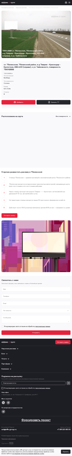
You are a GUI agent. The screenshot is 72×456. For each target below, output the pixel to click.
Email (4, 303)
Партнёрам (6, 364)
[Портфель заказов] (66, 2)
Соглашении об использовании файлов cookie (28, 453)
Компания (5, 369)
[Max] (3, 402)
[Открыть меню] (69, 2)
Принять (66, 451)
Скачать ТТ (55, 102)
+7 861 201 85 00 (63, 429)
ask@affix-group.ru (9, 429)
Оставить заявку (9, 215)
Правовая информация (9, 439)
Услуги (4, 359)
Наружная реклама (9, 348)
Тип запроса (7, 310)
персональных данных (42, 326)
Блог (3, 353)
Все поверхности (62, 116)
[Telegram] (8, 402)
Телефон (6, 296)
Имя (4, 289)
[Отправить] (68, 383)
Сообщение (7, 317)
